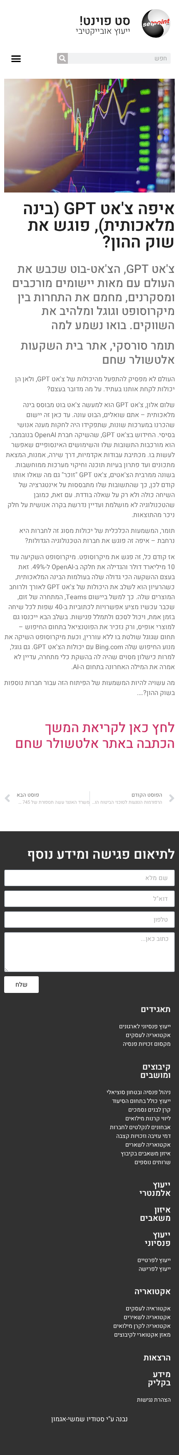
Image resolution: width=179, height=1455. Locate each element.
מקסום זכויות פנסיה (147, 1044)
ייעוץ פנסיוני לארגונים (145, 1026)
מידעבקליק (159, 1378)
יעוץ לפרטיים (152, 1260)
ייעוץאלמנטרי (155, 1189)
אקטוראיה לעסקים (148, 1308)
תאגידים (156, 1009)
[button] (16, 59)
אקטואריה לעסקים (148, 1035)
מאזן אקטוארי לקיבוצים (142, 1334)
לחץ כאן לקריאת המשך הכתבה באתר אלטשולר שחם (95, 735)
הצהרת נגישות (154, 1399)
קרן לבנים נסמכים (149, 1109)
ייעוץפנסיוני (158, 1239)
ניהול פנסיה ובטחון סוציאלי (139, 1092)
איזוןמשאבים (155, 1214)
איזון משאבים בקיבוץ (146, 1153)
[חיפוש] (62, 58)
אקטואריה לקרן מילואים (142, 1326)
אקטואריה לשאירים (147, 1317)
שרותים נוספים (152, 1162)
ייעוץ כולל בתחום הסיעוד (141, 1101)
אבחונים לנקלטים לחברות (140, 1127)
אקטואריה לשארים (148, 1144)
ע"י (111, 1419)
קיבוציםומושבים (155, 1071)
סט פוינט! (105, 21)
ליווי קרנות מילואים (148, 1118)
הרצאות (157, 1358)
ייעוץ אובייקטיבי (103, 31)
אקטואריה (152, 1291)
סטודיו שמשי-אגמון (77, 1419)
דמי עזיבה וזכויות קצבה (143, 1136)
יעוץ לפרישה (154, 1269)
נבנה (122, 1419)
